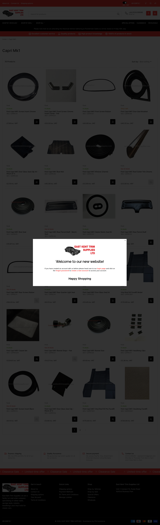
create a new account (80, 271)
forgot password (63, 271)
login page (101, 268)
